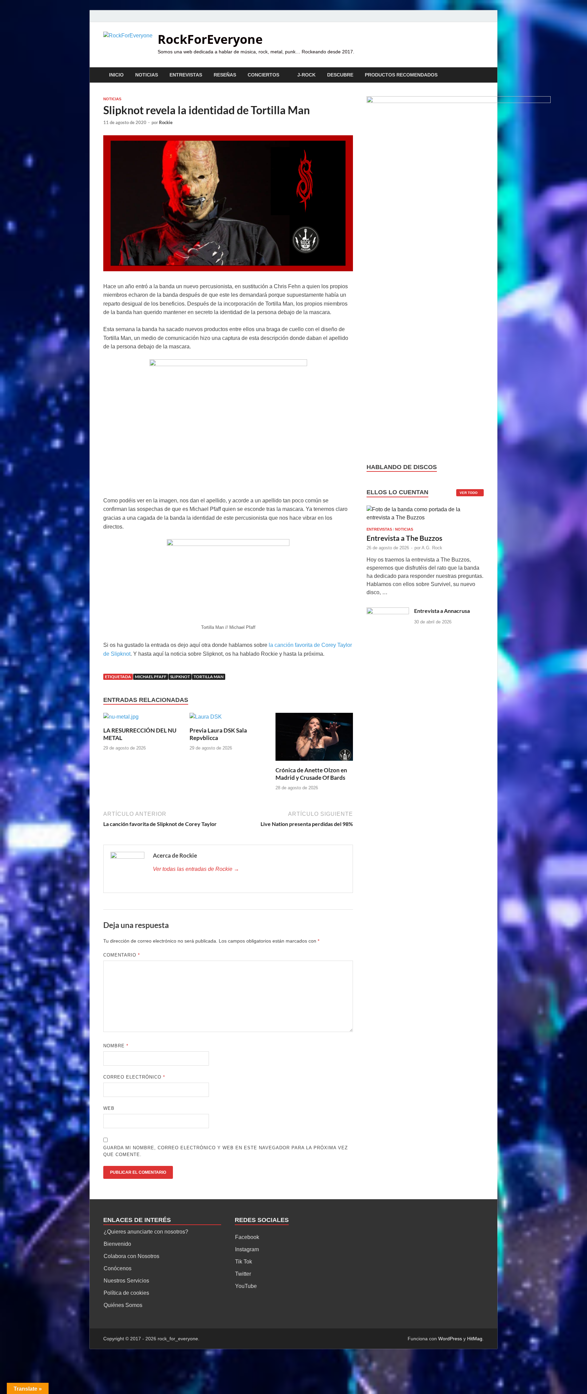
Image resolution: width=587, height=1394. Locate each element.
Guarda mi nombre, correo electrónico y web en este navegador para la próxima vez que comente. (225, 1151)
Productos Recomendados (401, 75)
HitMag (474, 1338)
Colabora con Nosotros (131, 1256)
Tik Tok (243, 1261)
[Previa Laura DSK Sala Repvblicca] (206, 719)
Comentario (121, 955)
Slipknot (180, 676)
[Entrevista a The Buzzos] (425, 516)
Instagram (247, 1249)
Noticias (146, 75)
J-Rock (306, 75)
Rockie (166, 122)
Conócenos (117, 1268)
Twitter (243, 1274)
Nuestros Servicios (126, 1281)
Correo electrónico (134, 1077)
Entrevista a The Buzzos (404, 538)
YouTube (246, 1286)
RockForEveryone (210, 39)
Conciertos (263, 75)
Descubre (340, 75)
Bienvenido (117, 1244)
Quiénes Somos (123, 1305)
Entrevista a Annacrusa (442, 610)
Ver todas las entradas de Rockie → (196, 869)
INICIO (116, 75)
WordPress (450, 1338)
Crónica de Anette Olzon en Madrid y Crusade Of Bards (311, 774)
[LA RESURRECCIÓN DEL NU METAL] (121, 719)
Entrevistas (186, 75)
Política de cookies (126, 1293)
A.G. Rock (432, 547)
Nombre (115, 1045)
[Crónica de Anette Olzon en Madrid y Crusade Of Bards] (314, 739)
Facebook (247, 1237)
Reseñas (225, 75)
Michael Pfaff (150, 676)
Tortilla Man (209, 676)
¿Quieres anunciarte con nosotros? (146, 1232)
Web (108, 1108)
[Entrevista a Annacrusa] (388, 611)
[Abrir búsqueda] (480, 75)
